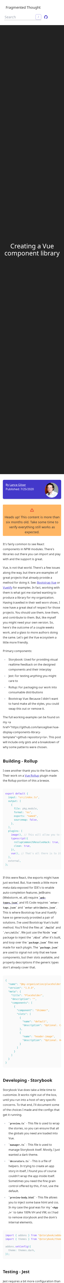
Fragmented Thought (23, 7)
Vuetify (7, 588)
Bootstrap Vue (46, 583)
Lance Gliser (18, 485)
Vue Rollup (32, 776)
